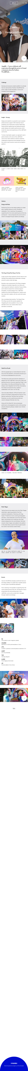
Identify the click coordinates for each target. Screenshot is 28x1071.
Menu (24, 3)
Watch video (14, 35)
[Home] (14, 2)
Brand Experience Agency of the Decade (14, 1065)
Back (14, 708)
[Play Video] (24, 58)
